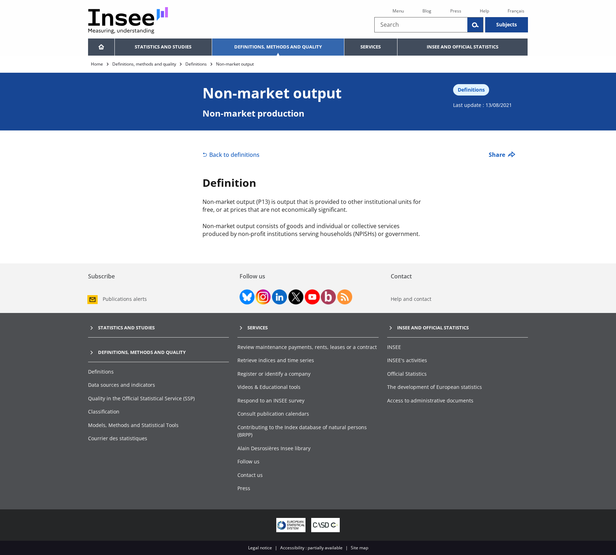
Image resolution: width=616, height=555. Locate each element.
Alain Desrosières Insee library (273, 448)
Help (484, 11)
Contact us (250, 475)
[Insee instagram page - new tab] (263, 296)
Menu (398, 11)
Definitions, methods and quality (278, 46)
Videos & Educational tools (269, 387)
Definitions (196, 64)
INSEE (394, 347)
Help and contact (411, 299)
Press (455, 11)
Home (97, 64)
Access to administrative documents (430, 400)
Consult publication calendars (273, 413)
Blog (426, 11)
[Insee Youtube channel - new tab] (312, 296)
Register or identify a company (273, 373)
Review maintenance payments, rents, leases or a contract (307, 347)
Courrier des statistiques (117, 438)
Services (370, 46)
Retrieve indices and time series (275, 360)
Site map (359, 548)
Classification (103, 411)
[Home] (101, 47)
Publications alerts (125, 299)
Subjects (506, 24)
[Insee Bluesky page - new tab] (247, 296)
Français (516, 11)
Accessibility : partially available (311, 548)
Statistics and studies (163, 46)
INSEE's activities (407, 360)
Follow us (248, 461)
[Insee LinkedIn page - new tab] (279, 296)
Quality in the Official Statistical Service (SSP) (141, 398)
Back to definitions (234, 155)
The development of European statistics (434, 387)
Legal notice (260, 548)
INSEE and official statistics (462, 46)
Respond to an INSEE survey (270, 400)
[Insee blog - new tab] (328, 296)
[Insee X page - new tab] (295, 296)
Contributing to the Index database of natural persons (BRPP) (302, 431)
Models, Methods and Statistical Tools (133, 425)
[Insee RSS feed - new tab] (344, 296)
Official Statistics (407, 373)
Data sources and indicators (121, 384)
